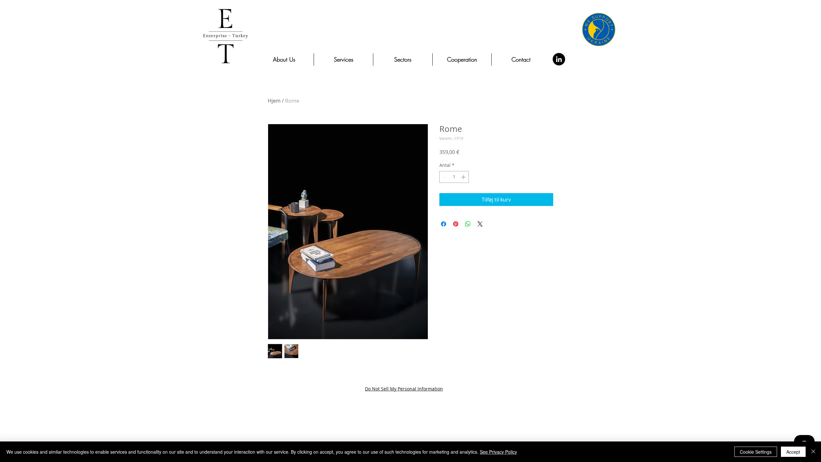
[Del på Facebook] (443, 224)
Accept (793, 452)
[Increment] (464, 177)
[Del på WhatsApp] (468, 224)
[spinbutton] (454, 177)
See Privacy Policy (498, 452)
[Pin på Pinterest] (456, 224)
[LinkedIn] (559, 59)
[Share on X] (480, 224)
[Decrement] (444, 177)
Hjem (274, 100)
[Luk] (813, 452)
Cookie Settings (756, 452)
